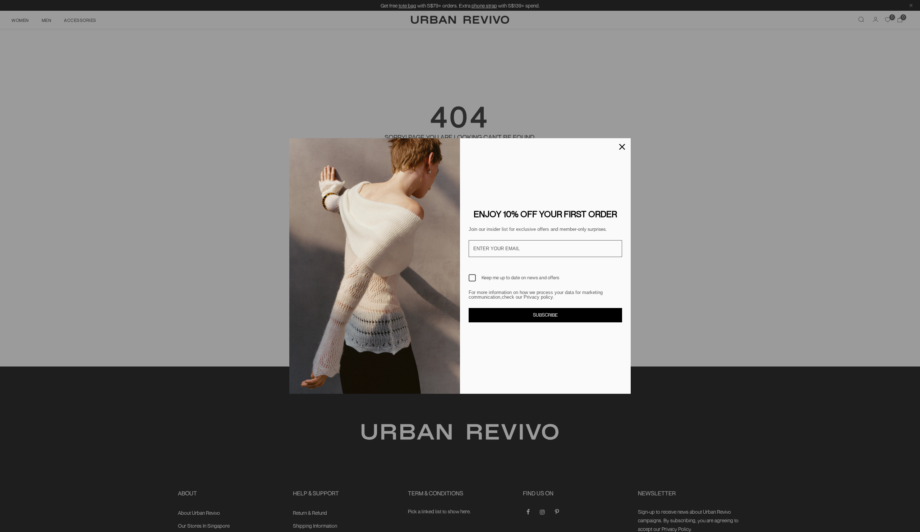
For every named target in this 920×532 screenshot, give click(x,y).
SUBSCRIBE (545, 315)
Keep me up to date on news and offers (520, 277)
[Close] (622, 146)
